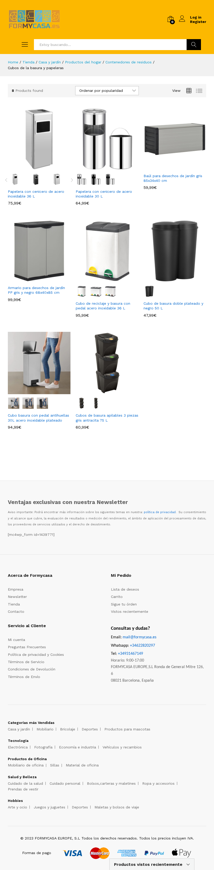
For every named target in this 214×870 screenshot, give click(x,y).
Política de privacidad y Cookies (36, 654)
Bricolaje (67, 729)
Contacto (16, 611)
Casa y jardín (19, 729)
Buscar (194, 44)
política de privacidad (160, 512)
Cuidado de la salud (25, 783)
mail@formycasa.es (139, 637)
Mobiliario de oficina (26, 765)
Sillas (54, 765)
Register (198, 22)
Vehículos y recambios (122, 747)
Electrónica (18, 747)
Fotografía (43, 747)
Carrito (117, 597)
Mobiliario (45, 729)
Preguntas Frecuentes (27, 647)
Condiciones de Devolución (31, 669)
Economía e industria (77, 747)
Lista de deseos (125, 589)
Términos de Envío (24, 677)
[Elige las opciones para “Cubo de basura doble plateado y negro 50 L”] (168, 279)
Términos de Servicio (26, 662)
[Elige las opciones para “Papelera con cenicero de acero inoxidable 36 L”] (33, 167)
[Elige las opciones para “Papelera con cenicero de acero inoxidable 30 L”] (101, 167)
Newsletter (17, 597)
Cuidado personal (65, 783)
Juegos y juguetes (49, 807)
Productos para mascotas (127, 729)
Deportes (90, 729)
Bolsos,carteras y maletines (111, 783)
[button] (168, 167)
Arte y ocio (17, 807)
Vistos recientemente (129, 611)
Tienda (14, 604)
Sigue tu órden (124, 604)
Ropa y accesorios (158, 783)
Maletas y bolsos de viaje (116, 807)
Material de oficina (82, 765)
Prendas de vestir (23, 789)
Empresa (15, 589)
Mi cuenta (16, 640)
